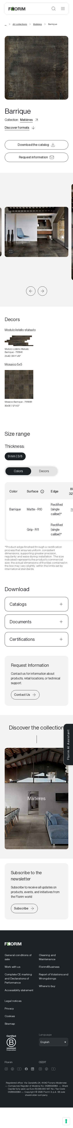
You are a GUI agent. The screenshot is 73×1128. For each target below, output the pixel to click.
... (5, 24)
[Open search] (53, 8)
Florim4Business (49, 966)
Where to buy (47, 986)
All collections (20, 24)
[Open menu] (63, 8)
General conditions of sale (18, 957)
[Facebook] (26, 1068)
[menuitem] (15, 456)
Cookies (10, 1016)
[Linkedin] (32, 1068)
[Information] (42, 491)
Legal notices (13, 1000)
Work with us (12, 966)
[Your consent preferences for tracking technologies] (66, 1121)
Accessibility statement (19, 990)
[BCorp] (11, 1051)
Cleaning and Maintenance (47, 957)
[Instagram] (6, 1068)
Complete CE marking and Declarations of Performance (18, 978)
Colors (18, 471)
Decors (44, 471)
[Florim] (17, 8)
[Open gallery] (11, 94)
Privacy (9, 1008)
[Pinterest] (12, 1068)
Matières (37, 24)
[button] (30, 291)
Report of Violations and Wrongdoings (53, 976)
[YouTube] (19, 1068)
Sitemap (10, 1023)
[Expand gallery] (11, 251)
